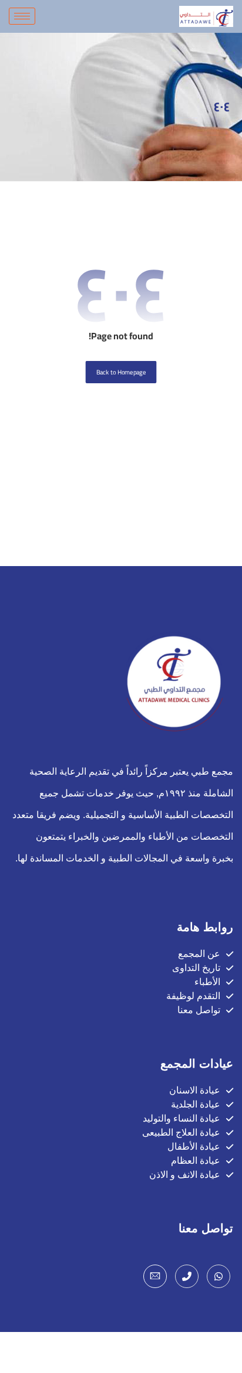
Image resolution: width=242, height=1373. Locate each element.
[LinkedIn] (155, 1276)
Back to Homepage (121, 372)
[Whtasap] (218, 1276)
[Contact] (187, 1276)
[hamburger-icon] (22, 16)
